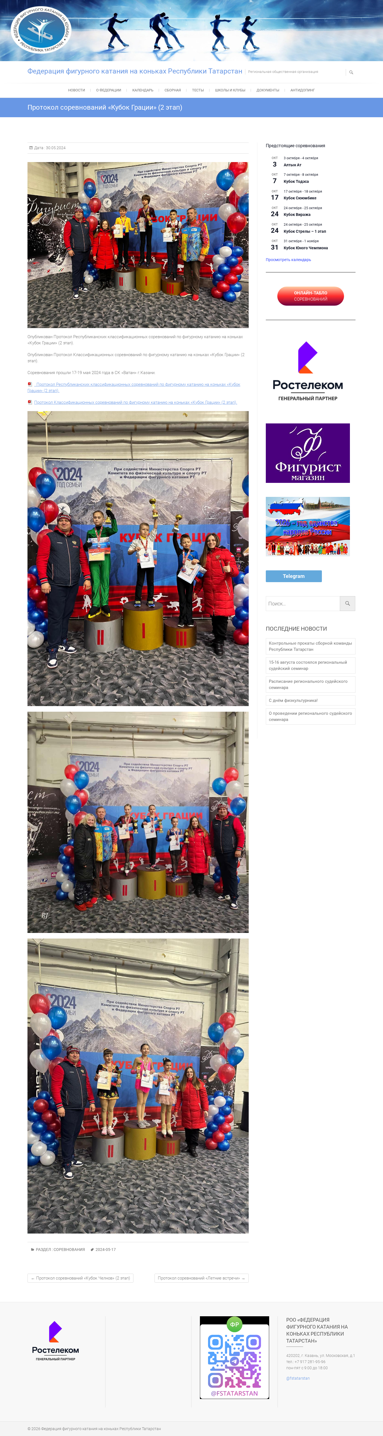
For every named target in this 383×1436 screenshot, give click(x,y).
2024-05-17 (106, 1249)
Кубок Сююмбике (300, 198)
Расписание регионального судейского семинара (308, 684)
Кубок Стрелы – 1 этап (305, 231)
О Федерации (108, 90)
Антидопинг (302, 90)
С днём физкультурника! (293, 700)
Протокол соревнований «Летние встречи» (201, 1278)
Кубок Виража (297, 214)
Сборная (173, 90)
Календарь (142, 90)
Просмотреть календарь (288, 259)
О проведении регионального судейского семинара (310, 716)
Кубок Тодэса (296, 181)
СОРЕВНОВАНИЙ (310, 296)
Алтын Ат (292, 165)
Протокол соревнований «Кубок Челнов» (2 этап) (80, 1278)
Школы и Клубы (230, 90)
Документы (268, 90)
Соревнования (69, 1249)
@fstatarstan (298, 1378)
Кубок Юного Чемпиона (306, 248)
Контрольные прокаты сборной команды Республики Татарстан (310, 646)
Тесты (198, 90)
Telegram (294, 576)
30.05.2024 (55, 148)
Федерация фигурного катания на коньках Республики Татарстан (134, 71)
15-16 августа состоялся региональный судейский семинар (308, 665)
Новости (76, 90)
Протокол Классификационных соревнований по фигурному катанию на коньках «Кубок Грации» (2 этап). (135, 402)
